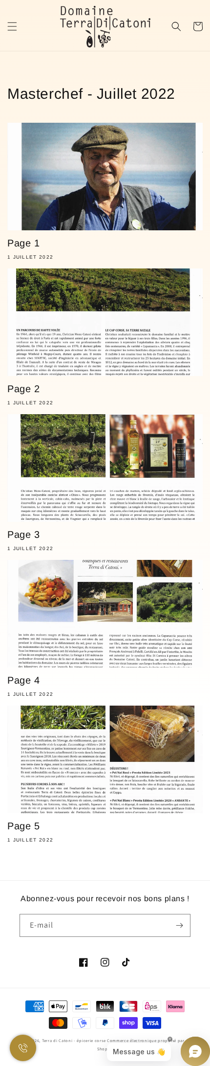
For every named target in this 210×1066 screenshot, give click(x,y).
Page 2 (23, 388)
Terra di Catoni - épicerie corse (73, 1040)
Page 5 (23, 826)
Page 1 (23, 243)
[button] (12, 26)
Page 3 (23, 534)
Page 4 (23, 680)
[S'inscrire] (179, 925)
